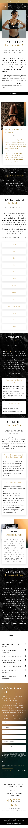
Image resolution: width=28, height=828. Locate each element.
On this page (13, 93)
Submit (6, 771)
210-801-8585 (21, 770)
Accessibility (23, 810)
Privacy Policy (17, 810)
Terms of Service (17, 765)
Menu (24, 7)
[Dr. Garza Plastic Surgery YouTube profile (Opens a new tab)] (16, 805)
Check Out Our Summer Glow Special (14, 2)
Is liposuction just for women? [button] (11, 666)
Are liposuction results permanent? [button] (9, 651)
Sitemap (12, 810)
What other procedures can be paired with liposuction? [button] (11, 661)
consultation (10, 351)
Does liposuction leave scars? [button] (11, 656)
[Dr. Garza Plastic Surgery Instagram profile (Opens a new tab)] (12, 805)
